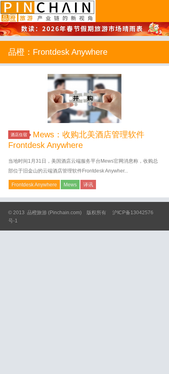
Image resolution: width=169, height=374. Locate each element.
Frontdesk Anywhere (34, 185)
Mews (70, 185)
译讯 (88, 185)
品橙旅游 (48, 11)
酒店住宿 (19, 134)
